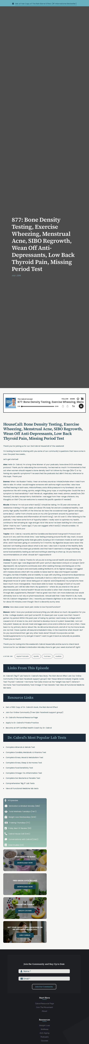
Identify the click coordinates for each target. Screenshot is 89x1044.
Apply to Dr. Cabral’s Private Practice (22, 722)
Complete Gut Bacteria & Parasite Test (23, 778)
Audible (58, 656)
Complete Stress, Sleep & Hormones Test (24, 762)
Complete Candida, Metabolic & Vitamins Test (26, 752)
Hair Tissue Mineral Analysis (59, 679)
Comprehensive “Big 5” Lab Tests (20, 783)
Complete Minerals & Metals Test (20, 747)
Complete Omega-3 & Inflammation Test (24, 773)
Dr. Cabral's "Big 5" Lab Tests (15, 676)
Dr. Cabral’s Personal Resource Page (22, 717)
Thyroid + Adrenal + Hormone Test (23, 682)
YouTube (47, 656)
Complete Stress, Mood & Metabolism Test (24, 757)
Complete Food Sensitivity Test (19, 768)
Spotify (36, 656)
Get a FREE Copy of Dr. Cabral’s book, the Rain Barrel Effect (32, 707)
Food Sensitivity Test (25, 685)
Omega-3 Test (41, 685)
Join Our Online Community (18, 712)
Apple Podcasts (23, 656)
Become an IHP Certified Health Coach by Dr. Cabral (29, 728)
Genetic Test (53, 685)
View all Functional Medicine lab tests (22, 788)
